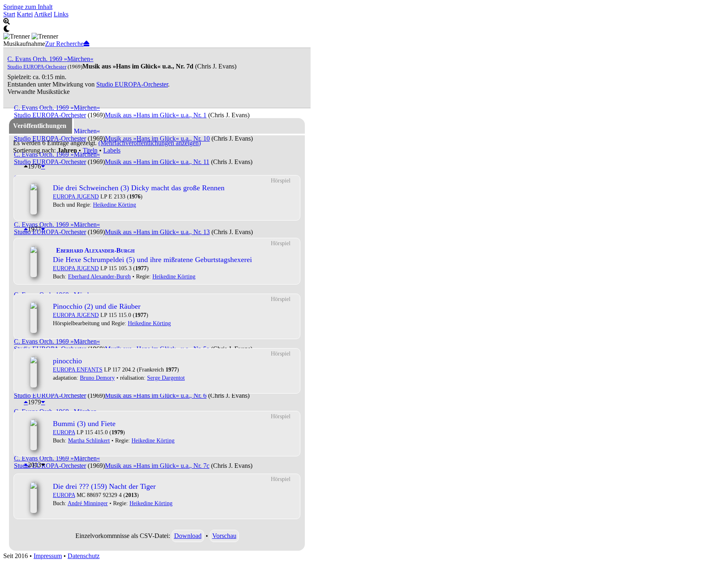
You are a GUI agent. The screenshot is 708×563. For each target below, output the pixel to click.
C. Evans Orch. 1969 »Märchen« (50, 58)
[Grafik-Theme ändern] (157, 29)
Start (9, 14)
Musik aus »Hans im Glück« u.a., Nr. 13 (157, 231)
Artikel (43, 14)
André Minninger (88, 503)
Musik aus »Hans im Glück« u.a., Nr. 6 (155, 395)
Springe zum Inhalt (27, 6)
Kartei (25, 14)
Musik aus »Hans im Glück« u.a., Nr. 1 (155, 115)
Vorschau (224, 535)
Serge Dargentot (166, 377)
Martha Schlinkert (89, 440)
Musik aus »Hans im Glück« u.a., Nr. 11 (157, 161)
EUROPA (64, 432)
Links (61, 14)
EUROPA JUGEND (76, 196)
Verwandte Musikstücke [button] (38, 91)
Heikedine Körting (114, 204)
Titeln (90, 150)
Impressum (48, 555)
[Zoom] (157, 21)
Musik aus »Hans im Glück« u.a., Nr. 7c (157, 465)
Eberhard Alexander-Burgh (99, 276)
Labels (111, 150)
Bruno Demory (97, 377)
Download (188, 535)
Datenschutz (84, 555)
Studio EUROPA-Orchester (36, 67)
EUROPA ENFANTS (77, 369)
